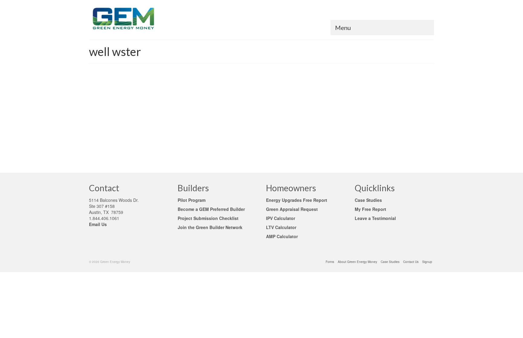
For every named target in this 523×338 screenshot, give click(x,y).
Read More (181, 126)
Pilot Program (192, 200)
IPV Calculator (280, 218)
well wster (102, 154)
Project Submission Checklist (209, 218)
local (173, 148)
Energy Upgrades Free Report (296, 200)
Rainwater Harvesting (130, 102)
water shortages (329, 148)
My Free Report (370, 209)
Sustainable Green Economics (191, 102)
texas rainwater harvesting (248, 148)
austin (102, 148)
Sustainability (157, 102)
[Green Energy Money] (143, 18)
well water (276, 102)
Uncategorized (226, 102)
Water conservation (252, 102)
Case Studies (368, 200)
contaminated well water (124, 148)
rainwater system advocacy (209, 148)
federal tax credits (155, 148)
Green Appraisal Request (292, 209)
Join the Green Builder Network (210, 227)
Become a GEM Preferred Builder (211, 209)
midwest (183, 148)
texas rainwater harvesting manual (292, 148)
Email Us (98, 224)
